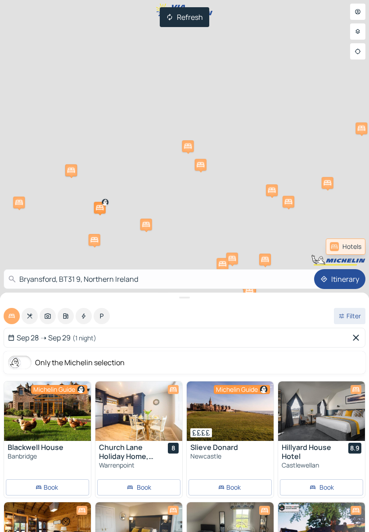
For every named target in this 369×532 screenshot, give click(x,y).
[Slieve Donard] (230, 411)
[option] (12, 316)
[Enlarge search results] (184, 298)
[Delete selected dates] (358, 338)
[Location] (357, 51)
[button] (100, 208)
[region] (47, 411)
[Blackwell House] (47, 411)
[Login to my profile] (357, 12)
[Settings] (357, 31)
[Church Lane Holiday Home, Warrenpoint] (138, 411)
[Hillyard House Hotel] (321, 411)
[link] (345, 246)
